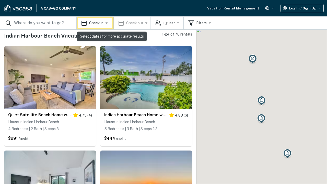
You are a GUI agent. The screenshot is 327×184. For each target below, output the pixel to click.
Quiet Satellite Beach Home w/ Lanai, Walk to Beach (39, 114)
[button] (113, 23)
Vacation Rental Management (233, 8)
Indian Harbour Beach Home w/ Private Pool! (135, 114)
